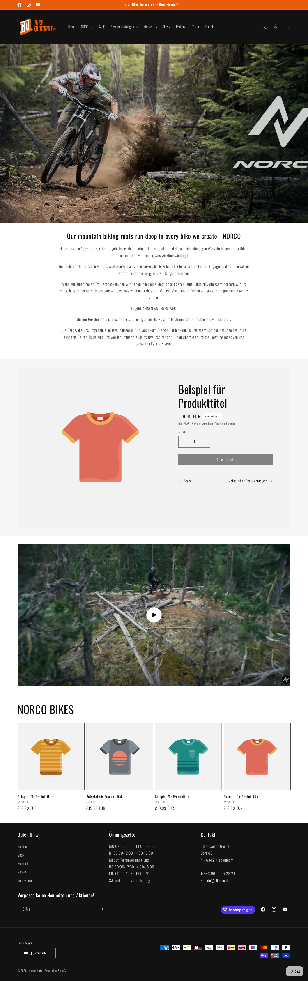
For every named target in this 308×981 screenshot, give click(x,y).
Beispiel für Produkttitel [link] (35, 796)
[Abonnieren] (101, 909)
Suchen (22, 846)
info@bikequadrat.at (220, 880)
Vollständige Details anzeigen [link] (248, 480)
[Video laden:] (154, 615)
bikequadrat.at (36, 970)
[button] (86, 27)
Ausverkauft (226, 459)
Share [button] (187, 480)
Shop (21, 854)
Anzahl (182, 432)
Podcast (23, 863)
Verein (22, 871)
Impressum (25, 880)
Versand (196, 423)
